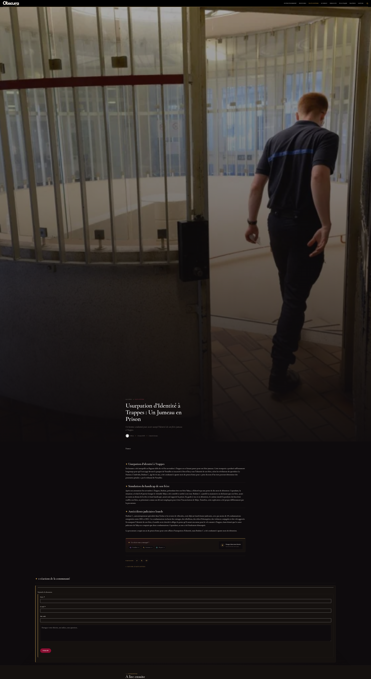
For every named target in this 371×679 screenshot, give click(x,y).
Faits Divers (314, 3)
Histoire (302, 3)
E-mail (43, 607)
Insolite (333, 3)
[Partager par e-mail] (146, 560)
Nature (353, 3)
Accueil (129, 399)
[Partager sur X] (142, 560)
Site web (43, 616)
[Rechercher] (367, 3)
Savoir (360, 3)
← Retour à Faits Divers (135, 566)
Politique (343, 3)
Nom (42, 597)
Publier (46, 650)
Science (324, 3)
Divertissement (290, 3)
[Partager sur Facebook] (137, 560)
